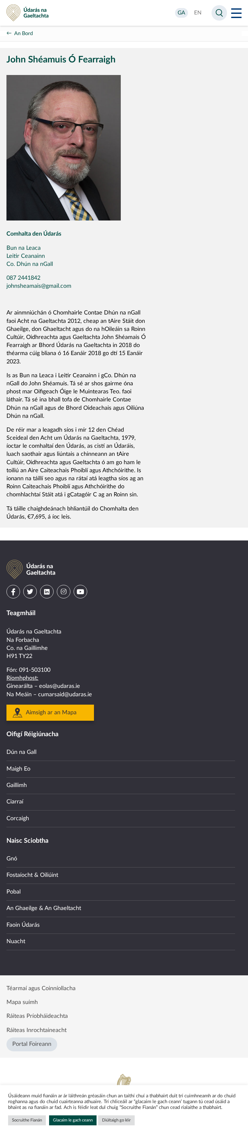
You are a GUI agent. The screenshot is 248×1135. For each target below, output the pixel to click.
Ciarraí (14, 802)
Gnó (11, 859)
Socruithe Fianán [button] (27, 1120)
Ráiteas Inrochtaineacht (36, 1030)
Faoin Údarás (23, 925)
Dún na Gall (21, 752)
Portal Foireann (31, 1044)
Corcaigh (17, 818)
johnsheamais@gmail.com (38, 286)
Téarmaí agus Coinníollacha (41, 988)
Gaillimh (16, 785)
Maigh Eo (18, 769)
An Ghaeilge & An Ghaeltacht (43, 908)
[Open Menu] (236, 13)
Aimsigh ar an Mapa (51, 713)
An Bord (23, 33)
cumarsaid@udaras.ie (65, 695)
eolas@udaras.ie (59, 686)
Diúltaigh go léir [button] (116, 1120)
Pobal (13, 892)
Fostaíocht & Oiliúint (32, 875)
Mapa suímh (22, 1002)
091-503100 (34, 670)
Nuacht (15, 941)
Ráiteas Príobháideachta (37, 1016)
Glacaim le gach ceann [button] (73, 1120)
